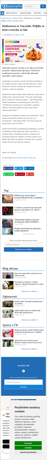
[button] (2, 13)
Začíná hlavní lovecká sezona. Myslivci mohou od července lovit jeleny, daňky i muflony (28, 342)
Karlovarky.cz (6, 18)
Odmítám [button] (28, 448)
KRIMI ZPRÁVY (11, 13)
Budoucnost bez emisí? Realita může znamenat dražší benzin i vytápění (29, 331)
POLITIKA (37, 13)
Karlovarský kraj (29, 158)
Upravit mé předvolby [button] (28, 452)
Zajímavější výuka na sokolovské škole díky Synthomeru (27, 311)
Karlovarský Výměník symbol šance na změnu (29, 302)
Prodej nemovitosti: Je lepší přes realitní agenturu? (27, 229)
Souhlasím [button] (28, 443)
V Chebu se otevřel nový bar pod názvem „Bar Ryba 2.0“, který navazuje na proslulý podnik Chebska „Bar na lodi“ (27, 211)
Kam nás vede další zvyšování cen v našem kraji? (29, 274)
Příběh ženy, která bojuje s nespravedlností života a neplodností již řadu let (29, 197)
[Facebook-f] (23, 371)
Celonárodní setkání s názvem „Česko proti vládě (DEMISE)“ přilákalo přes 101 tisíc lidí (26, 222)
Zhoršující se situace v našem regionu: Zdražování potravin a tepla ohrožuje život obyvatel (29, 284)
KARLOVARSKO (25, 13)
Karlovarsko (17, 18)
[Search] (43, 6)
